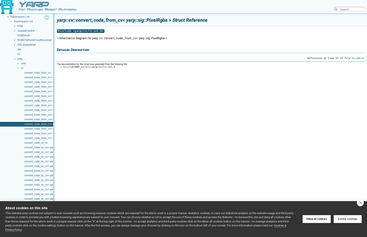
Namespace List (20, 16)
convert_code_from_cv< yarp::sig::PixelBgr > (50, 77)
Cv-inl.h (358, 58)
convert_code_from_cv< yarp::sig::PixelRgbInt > (51, 133)
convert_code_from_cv (37, 72)
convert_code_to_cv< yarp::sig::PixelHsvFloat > (51, 166)
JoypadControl (25, 30)
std (19, 49)
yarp (20, 58)
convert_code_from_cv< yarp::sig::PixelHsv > (50, 91)
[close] (360, 202)
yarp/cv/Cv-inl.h (88, 30)
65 (337, 58)
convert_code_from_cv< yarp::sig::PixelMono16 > (52, 110)
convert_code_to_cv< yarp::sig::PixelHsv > (48, 161)
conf (23, 63)
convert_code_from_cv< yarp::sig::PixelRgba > (51, 124)
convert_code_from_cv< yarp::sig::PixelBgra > (50, 82)
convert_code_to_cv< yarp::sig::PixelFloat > (49, 156)
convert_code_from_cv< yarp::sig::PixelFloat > (50, 86)
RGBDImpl (23, 35)
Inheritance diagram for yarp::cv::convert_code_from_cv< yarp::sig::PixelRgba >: (113, 38)
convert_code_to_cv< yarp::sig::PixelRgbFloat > (51, 198)
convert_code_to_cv (36, 142)
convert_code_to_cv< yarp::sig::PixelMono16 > (51, 180)
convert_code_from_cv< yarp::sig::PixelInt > (49, 100)
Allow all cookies (316, 218)
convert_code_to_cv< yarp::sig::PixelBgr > (48, 147)
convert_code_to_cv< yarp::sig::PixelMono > (49, 175)
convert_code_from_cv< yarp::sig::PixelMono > (51, 105)
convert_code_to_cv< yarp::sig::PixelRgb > (48, 189)
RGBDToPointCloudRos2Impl (34, 40)
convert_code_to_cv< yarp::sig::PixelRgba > (49, 194)
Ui (18, 54)
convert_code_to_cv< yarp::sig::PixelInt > (47, 170)
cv (22, 68)
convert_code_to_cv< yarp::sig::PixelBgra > (49, 152)
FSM (20, 26)
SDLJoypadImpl (26, 44)
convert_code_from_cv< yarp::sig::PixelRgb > (50, 119)
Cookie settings (347, 218)
